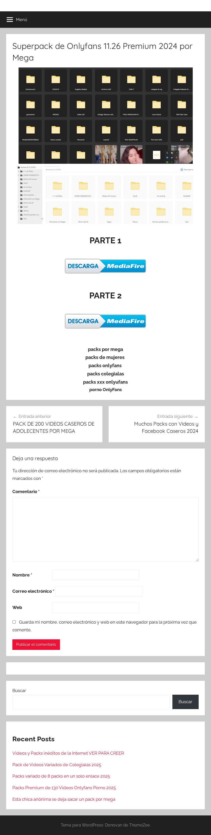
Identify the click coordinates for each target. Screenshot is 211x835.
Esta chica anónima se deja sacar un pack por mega (63, 799)
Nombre (22, 575)
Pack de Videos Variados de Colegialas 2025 (56, 764)
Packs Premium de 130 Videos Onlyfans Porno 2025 (64, 787)
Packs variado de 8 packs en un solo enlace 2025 (61, 776)
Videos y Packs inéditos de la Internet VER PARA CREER (68, 753)
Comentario (26, 491)
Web (17, 607)
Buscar (19, 690)
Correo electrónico (33, 591)
